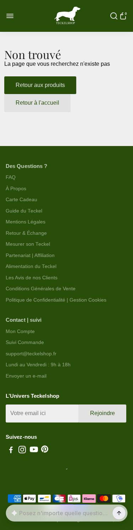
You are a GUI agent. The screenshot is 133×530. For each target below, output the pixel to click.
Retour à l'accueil (37, 103)
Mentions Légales (25, 222)
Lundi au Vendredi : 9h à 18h (38, 364)
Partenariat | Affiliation (30, 255)
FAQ (11, 177)
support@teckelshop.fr (31, 353)
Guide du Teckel (24, 211)
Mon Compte (20, 331)
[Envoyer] (118, 513)
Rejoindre (102, 413)
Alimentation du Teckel (31, 266)
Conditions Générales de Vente (41, 288)
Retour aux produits (40, 85)
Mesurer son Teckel (28, 244)
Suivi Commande (25, 342)
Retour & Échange (26, 233)
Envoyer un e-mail (26, 376)
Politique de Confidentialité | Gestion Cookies (56, 300)
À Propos (16, 188)
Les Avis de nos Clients (31, 277)
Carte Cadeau (21, 199)
